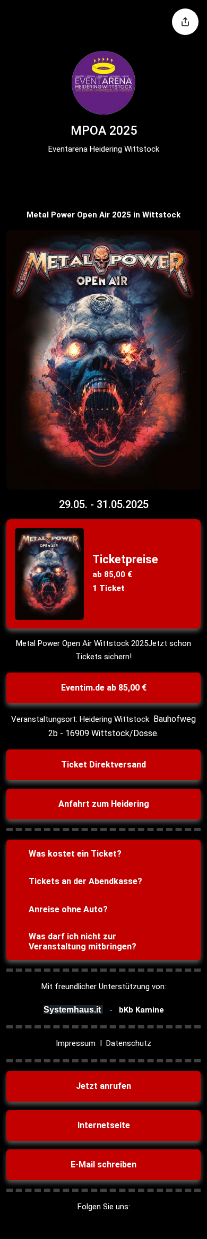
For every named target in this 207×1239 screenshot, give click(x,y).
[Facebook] (73, 175)
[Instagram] (93, 175)
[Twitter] (113, 175)
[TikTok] (134, 175)
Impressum (76, 1043)
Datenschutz (128, 1043)
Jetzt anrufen (103, 1086)
